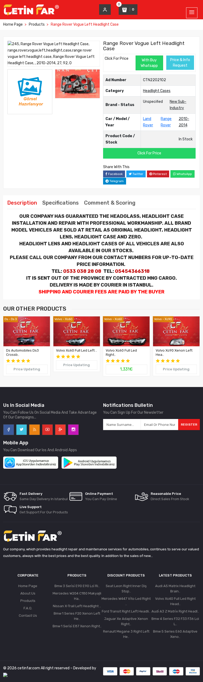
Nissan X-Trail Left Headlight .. (77, 606)
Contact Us (28, 616)
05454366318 (132, 271)
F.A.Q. (28, 608)
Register (189, 424)
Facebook (115, 174)
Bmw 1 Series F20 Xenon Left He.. (77, 616)
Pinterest (159, 174)
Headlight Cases (156, 91)
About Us (27, 593)
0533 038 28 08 (82, 271)
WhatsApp (184, 174)
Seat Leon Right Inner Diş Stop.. (126, 588)
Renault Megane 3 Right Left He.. (126, 634)
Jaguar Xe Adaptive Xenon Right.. (126, 621)
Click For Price (116, 58)
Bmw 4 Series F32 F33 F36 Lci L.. (175, 621)
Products (37, 24)
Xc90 (168, 319)
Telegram (116, 181)
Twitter (137, 174)
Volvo (58, 319)
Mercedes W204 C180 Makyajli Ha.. (77, 596)
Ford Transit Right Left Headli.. (126, 611)
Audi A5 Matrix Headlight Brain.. (175, 588)
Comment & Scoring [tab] (109, 203)
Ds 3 (14, 319)
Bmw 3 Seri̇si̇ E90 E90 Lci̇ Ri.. (77, 586)
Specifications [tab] (60, 203)
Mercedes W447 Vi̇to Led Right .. (126, 601)
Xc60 (68, 319)
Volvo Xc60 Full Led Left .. (76, 350)
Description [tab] (22, 203)
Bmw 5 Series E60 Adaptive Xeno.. (175, 634)
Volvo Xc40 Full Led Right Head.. (175, 601)
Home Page (13, 24)
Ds (6, 319)
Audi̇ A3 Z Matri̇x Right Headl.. (175, 611)
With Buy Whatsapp (149, 63)
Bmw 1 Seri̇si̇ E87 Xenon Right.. (77, 626)
